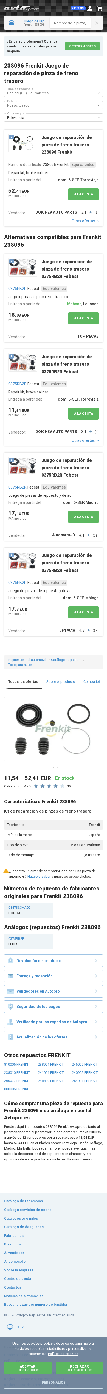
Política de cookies (63, 1354)
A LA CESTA (83, 194)
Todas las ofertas (23, 682)
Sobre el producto (60, 682)
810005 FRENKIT (17, 1064)
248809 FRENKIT (51, 1081)
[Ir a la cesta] (99, 8)
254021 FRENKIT (85, 1081)
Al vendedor (14, 1253)
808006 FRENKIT (17, 1089)
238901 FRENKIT (51, 1064)
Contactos (12, 1287)
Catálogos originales (21, 1218)
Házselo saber (38, 876)
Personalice (53, 1382)
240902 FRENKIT (85, 1073)
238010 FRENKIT (17, 1073)
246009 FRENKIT (85, 1064)
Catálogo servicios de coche (28, 1210)
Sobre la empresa (18, 1270)
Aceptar (28, 1368)
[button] (78, 8)
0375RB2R (17, 288)
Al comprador (15, 1261)
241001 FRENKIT (51, 1073)
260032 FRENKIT (17, 1081)
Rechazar (79, 1368)
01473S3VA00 (19, 910)
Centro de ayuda (17, 1279)
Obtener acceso (82, 46)
